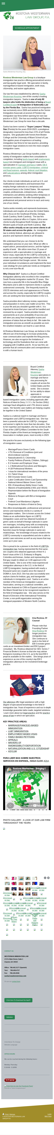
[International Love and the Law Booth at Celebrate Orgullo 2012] (14, 904)
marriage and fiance (27, 165)
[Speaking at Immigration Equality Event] (21, 904)
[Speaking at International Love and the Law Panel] (7, 894)
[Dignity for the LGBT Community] (28, 899)
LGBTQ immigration (31, 167)
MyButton (9, 1017)
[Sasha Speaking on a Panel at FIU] (41, 914)
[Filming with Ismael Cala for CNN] (14, 888)
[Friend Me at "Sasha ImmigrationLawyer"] (27, 1086)
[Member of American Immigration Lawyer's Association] (35, 899)
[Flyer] (14, 909)
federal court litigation (37, 170)
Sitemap (12, 1114)
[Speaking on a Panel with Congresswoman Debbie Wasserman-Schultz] (41, 889)
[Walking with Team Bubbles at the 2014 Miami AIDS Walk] (7, 919)
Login (49, 1114)
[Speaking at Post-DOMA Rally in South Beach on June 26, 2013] (7, 904)
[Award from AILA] (7, 888)
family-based (28, 159)
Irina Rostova (38, 631)
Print (7, 1114)
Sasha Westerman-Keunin (37, 372)
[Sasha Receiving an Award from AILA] (7, 899)
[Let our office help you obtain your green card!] (41, 904)
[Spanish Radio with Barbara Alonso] (35, 919)
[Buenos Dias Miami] (14, 919)
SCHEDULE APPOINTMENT (27, 28)
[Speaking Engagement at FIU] (7, 914)
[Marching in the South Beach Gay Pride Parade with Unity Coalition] (35, 889)
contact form (16, 981)
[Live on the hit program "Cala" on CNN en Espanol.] (34, 883)
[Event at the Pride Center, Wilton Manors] (41, 899)
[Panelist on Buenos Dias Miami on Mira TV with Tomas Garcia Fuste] (34, 893)
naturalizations (13, 173)
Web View (48, 1116)
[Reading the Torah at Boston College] (41, 909)
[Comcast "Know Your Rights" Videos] (21, 909)
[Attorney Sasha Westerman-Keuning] (27, 888)
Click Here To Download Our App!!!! (18, 1000)
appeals (23, 170)
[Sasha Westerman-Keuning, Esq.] (27, 53)
